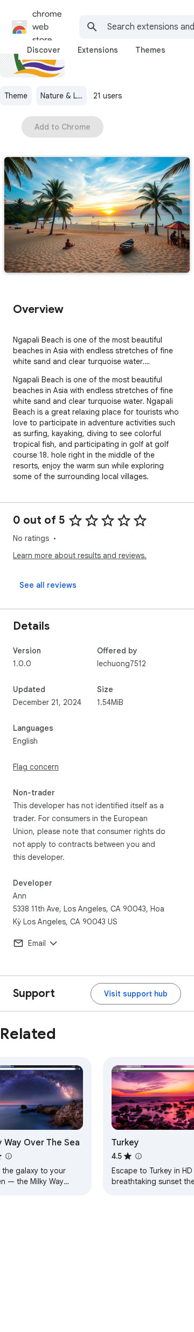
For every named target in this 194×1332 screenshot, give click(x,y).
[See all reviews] (48, 585)
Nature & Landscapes (63, 96)
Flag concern (36, 767)
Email (37, 943)
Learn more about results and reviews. (80, 555)
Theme (15, 96)
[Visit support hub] (136, 994)
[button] (97, 216)
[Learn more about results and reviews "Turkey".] (138, 1156)
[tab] (43, 50)
